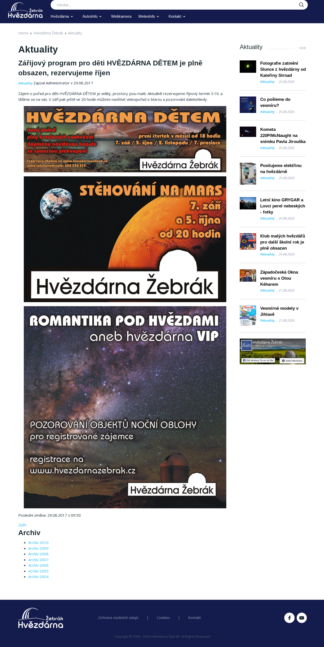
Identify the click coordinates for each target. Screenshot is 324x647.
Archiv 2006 (38, 565)
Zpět (22, 524)
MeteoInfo (146, 16)
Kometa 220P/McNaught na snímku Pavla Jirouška (283, 135)
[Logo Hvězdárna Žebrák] (25, 10)
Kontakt (175, 16)
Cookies (163, 617)
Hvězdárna (60, 16)
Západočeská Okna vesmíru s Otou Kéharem (279, 278)
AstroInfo (90, 16)
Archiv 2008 (38, 553)
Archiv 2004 (38, 576)
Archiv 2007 (38, 559)
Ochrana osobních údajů (118, 617)
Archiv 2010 (38, 542)
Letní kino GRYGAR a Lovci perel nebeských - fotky (282, 206)
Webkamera (121, 16)
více (302, 48)
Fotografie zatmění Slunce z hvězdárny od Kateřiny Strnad (283, 69)
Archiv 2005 (38, 570)
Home (23, 33)
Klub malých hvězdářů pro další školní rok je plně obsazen (282, 242)
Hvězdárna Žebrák (48, 33)
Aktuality (75, 33)
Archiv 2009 (38, 548)
